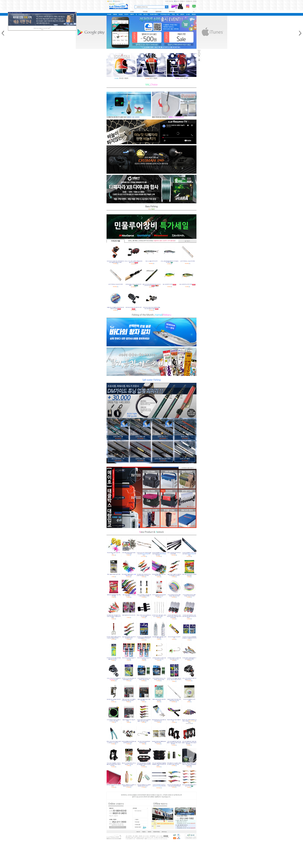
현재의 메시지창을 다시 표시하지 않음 (42, 28)
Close (42, 29)
